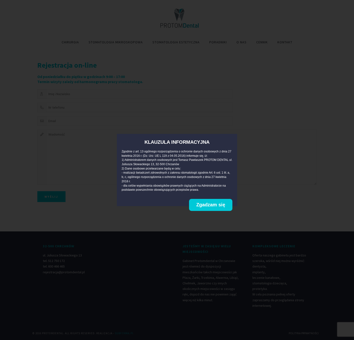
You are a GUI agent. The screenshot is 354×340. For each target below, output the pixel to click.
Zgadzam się (210, 204)
